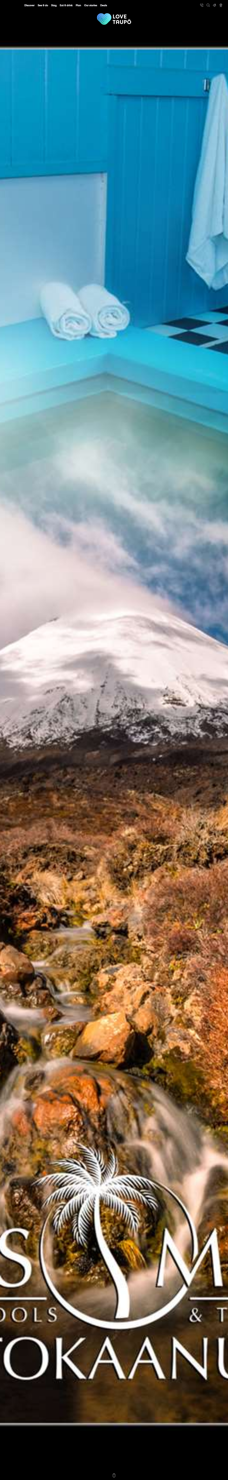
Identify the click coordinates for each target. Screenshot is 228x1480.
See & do (43, 5)
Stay (54, 5)
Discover (29, 5)
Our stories (90, 5)
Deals (103, 5)
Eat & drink (66, 5)
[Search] (208, 5)
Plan (78, 5)
